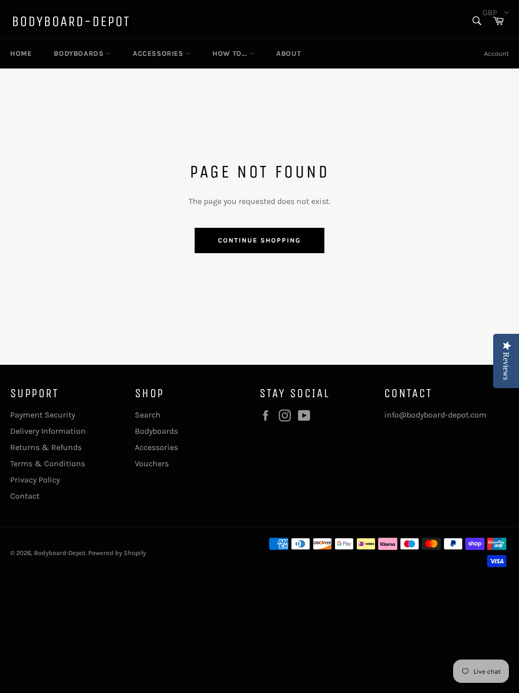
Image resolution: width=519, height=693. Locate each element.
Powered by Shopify (117, 553)
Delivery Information (48, 431)
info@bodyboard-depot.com (435, 415)
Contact (25, 496)
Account (496, 53)
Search (148, 415)
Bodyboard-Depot (60, 553)
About (288, 53)
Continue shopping (259, 240)
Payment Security (42, 415)
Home (20, 53)
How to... (230, 53)
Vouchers (152, 463)
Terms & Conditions (47, 463)
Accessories (159, 53)
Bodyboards (80, 53)
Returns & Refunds (46, 447)
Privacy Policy (35, 479)
